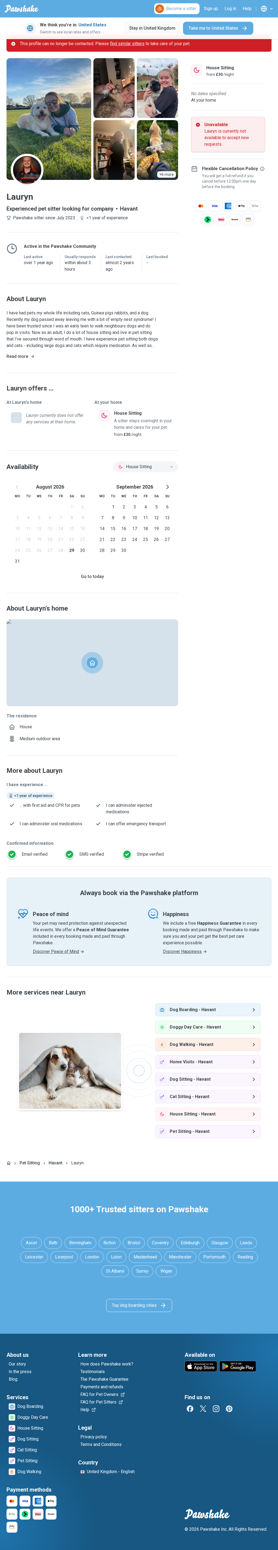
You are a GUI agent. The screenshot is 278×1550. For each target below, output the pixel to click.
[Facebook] (190, 1408)
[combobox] (145, 466)
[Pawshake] (21, 8)
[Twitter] (203, 1408)
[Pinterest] (229, 1408)
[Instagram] (216, 1408)
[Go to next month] (167, 487)
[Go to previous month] (17, 487)
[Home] (9, 1163)
